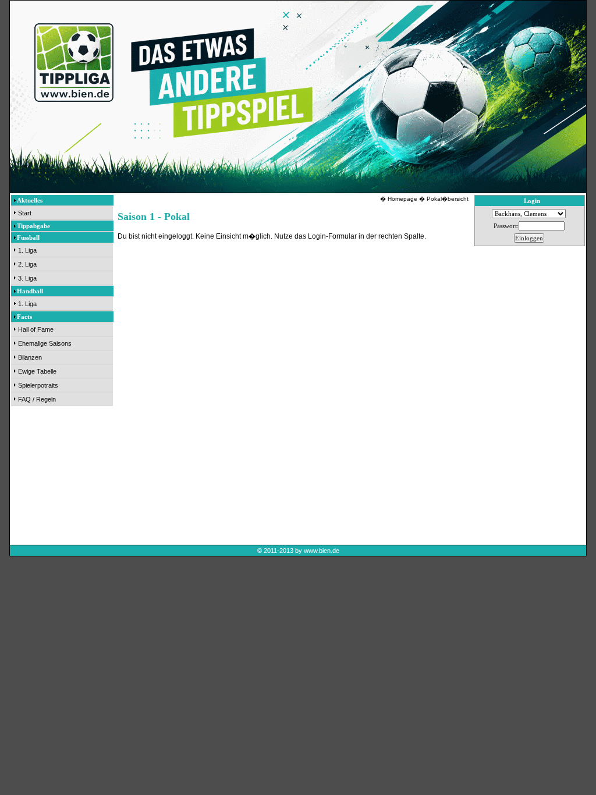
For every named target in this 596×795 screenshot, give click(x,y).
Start (24, 213)
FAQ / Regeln (37, 399)
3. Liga (27, 278)
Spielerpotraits (38, 385)
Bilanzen (30, 357)
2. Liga (27, 264)
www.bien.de (321, 550)
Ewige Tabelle (37, 371)
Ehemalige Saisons (45, 343)
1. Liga (27, 250)
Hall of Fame (36, 329)
